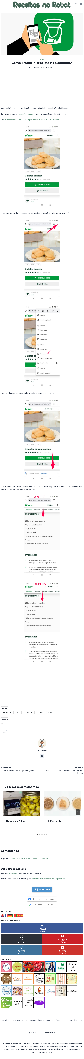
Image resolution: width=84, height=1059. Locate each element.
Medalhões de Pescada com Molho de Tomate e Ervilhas (64, 770)
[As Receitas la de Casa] (17, 966)
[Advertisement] (42, 87)
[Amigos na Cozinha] (6, 966)
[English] (3, 915)
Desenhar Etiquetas (36, 1020)
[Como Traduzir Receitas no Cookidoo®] (42, 34)
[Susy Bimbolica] (61, 990)
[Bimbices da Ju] (28, 966)
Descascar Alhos (15, 821)
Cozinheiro (35, 67)
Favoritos (5, 1020)
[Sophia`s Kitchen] (50, 990)
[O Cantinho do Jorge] (61, 978)
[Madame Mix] (50, 978)
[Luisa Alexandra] (39, 978)
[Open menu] (81, 4)
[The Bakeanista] (71, 990)
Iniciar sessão (44, 889)
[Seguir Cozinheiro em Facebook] (42, 756)
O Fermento (55, 821)
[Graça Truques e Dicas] (17, 978)
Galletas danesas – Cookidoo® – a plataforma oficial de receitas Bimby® (31, 120)
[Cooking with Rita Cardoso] (50, 966)
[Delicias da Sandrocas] (61, 966)
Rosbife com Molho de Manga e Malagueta (17, 769)
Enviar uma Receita (19, 1020)
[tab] (37, 834)
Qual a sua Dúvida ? (54, 1020)
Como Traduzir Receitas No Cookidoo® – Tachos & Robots (30, 858)
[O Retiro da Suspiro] (6, 990)
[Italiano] (14, 915)
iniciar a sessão (12, 874)
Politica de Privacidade (73, 1020)
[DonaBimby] (6, 978)
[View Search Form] (76, 4)
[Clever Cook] (39, 966)
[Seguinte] (78, 812)
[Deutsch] (10, 915)
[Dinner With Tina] (71, 966)
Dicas (42, 59)
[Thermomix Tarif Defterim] (28, 1002)
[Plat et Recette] (39, 990)
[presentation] (21, 803)
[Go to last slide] (6, 812)
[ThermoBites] (6, 1002)
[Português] (17, 915)
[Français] (6, 915)
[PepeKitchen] (28, 990)
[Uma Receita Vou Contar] (39, 1002)
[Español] (21, 915)
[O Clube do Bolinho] (71, 978)
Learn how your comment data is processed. (49, 878)
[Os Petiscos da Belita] (17, 990)
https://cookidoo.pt (26, 114)
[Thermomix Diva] (17, 1002)
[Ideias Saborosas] (28, 978)
